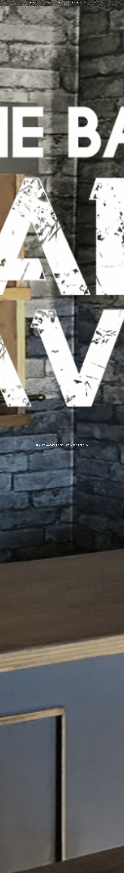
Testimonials (69, 3)
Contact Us (93, 3)
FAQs (60, 3)
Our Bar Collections (47, 3)
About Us (33, 3)
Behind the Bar (81, 3)
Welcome (24, 3)
